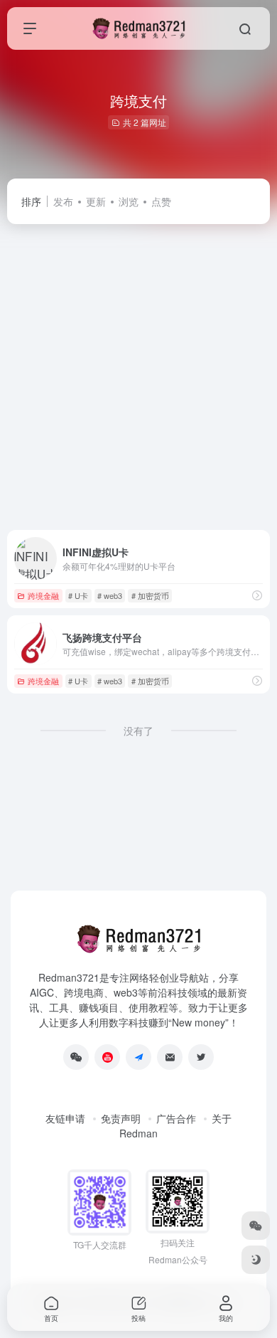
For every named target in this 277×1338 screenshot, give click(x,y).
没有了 (138, 730)
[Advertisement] (138, 377)
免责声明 (121, 1118)
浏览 (128, 201)
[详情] (257, 595)
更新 (96, 201)
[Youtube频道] (107, 1057)
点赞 (161, 201)
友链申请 (65, 1118)
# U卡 (78, 595)
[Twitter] (201, 1057)
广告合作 (176, 1118)
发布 (63, 201)
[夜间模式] (255, 1260)
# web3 (109, 595)
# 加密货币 (150, 595)
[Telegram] (138, 1057)
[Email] (170, 1057)
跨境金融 (43, 595)
